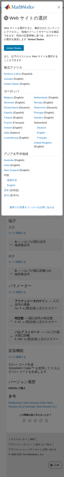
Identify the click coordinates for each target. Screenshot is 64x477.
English (41, 132)
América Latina (12, 73)
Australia (9, 160)
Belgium (8, 97)
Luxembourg (11, 137)
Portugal (38, 112)
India (6, 165)
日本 (6, 190)
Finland (8, 117)
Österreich (40, 107)
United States (11, 83)
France (8, 122)
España (8, 112)
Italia (6, 132)
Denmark (9, 102)
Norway (38, 102)
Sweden (38, 117)
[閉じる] (58, 7)
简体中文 (12, 180)
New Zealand (11, 170)
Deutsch (41, 127)
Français (42, 137)
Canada (8, 78)
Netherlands (41, 97)
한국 (6, 195)
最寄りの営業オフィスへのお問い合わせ (32, 207)
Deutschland (11, 107)
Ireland (8, 127)
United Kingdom (43, 142)
